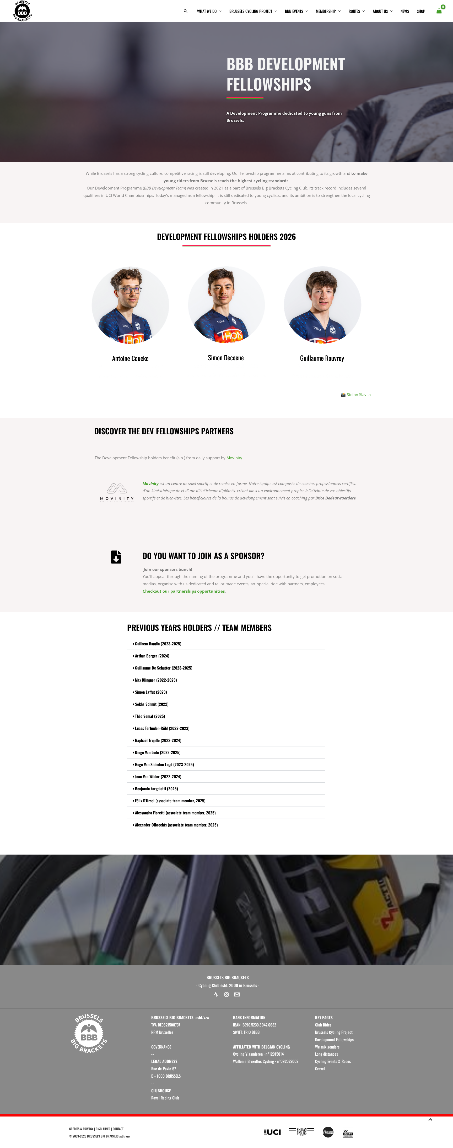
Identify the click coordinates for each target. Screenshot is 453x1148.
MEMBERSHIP (326, 11)
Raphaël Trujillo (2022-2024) (158, 740)
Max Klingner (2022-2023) (156, 680)
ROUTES (354, 11)
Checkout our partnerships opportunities (184, 591)
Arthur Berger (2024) (152, 656)
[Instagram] (226, 994)
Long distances (326, 1054)
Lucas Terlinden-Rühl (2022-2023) (162, 728)
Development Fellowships (334, 1039)
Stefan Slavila (359, 394)
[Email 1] (237, 994)
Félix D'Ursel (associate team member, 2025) (170, 800)
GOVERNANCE (161, 1047)
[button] (185, 11)
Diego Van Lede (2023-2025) (158, 752)
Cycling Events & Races (333, 1061)
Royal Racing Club (165, 1097)
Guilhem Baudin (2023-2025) (158, 643)
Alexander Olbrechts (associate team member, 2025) (176, 825)
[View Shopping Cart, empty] (439, 11)
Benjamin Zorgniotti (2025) (156, 788)
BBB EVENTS (294, 11)
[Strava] (216, 994)
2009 (76, 1136)
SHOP (421, 11)
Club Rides (323, 1025)
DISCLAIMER (103, 1128)
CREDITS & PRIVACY (81, 1128)
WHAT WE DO (207, 11)
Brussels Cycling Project (334, 1032)
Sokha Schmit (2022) (152, 704)
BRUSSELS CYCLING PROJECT (250, 11)
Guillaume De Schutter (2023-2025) (163, 668)
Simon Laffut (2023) (151, 692)
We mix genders (327, 1047)
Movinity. (234, 457)
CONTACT (118, 1128)
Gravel (320, 1068)
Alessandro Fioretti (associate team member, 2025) (175, 812)
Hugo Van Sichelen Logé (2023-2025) (164, 764)
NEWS (405, 11)
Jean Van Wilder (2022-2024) (158, 776)
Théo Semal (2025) (150, 716)
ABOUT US (380, 11)
